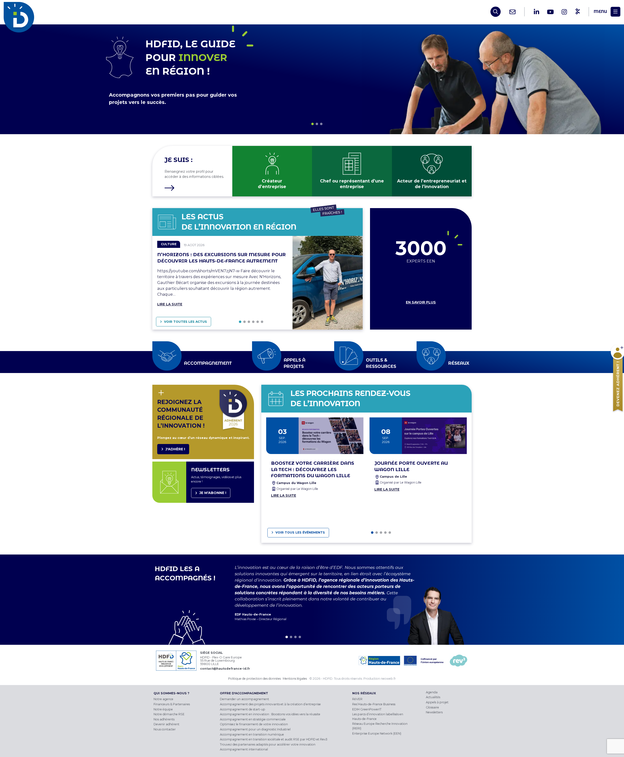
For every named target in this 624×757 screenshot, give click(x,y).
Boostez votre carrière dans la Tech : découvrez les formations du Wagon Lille (312, 469)
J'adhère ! (175, 449)
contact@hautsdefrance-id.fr (225, 668)
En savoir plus (421, 302)
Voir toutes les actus (185, 321)
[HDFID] (20, 11)
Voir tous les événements (300, 532)
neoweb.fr (388, 678)
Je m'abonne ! (212, 493)
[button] (312, 124)
